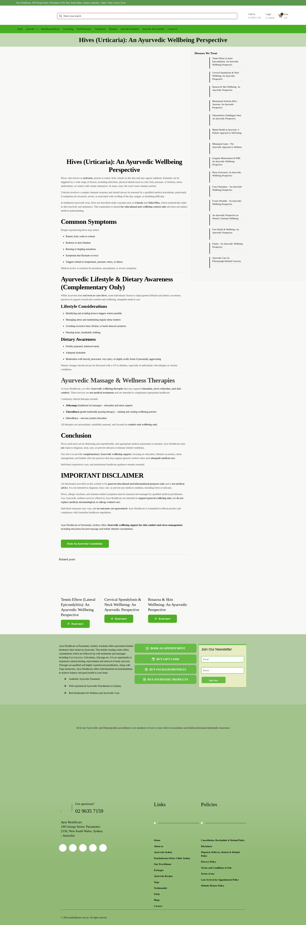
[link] (74, 750)
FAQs (157, 894)
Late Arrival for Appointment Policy (220, 879)
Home (157, 840)
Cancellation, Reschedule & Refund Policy (223, 840)
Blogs (157, 900)
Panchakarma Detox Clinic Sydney (172, 858)
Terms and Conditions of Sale (216, 868)
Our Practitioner (162, 864)
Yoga (156, 882)
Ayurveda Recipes (163, 876)
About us (158, 846)
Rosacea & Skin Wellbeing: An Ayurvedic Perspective (167, 604)
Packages (159, 870)
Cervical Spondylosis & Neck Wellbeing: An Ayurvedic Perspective (122, 604)
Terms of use (207, 873)
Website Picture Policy (212, 885)
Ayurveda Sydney (163, 852)
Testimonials (160, 888)
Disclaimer (206, 846)
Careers (158, 906)
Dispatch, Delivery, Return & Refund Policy (220, 854)
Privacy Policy (208, 861)
